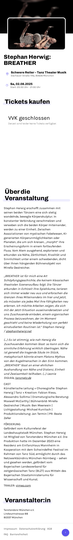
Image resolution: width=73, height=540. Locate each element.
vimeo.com (23, 485)
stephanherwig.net (18, 331)
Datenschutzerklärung (32, 528)
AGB (49, 528)
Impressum (10, 528)
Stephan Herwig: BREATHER (27, 60)
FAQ (6, 534)
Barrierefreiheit (19, 534)
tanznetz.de (23, 378)
